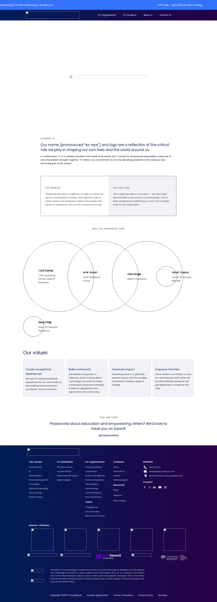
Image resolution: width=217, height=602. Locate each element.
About (116, 467)
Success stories (64, 471)
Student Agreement (97, 595)
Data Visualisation (93, 497)
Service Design (35, 492)
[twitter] (150, 487)
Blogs (116, 490)
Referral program (121, 480)
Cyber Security (35, 467)
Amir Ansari (90, 272)
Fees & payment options (68, 475)
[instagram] (166, 487)
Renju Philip (45, 322)
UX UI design (34, 484)
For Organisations (107, 15)
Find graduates (92, 511)
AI (29, 471)
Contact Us (165, 15)
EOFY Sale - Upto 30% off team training (154, 5)
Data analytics (35, 475)
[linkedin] (155, 487)
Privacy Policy (145, 595)
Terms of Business (123, 595)
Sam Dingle (134, 274)
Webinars (117, 495)
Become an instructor (95, 516)
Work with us (119, 471)
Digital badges (63, 480)
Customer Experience (94, 480)
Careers (116, 475)
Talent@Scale (91, 507)
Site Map (162, 595)
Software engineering (38, 488)
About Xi (148, 15)
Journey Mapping (93, 492)
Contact (148, 461)
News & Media (119, 500)
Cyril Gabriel (46, 270)
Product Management (39, 480)
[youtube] (145, 487)
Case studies (91, 471)
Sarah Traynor (180, 272)
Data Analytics (91, 484)
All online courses (65, 467)
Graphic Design (36, 497)
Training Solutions (93, 467)
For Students (129, 15)
